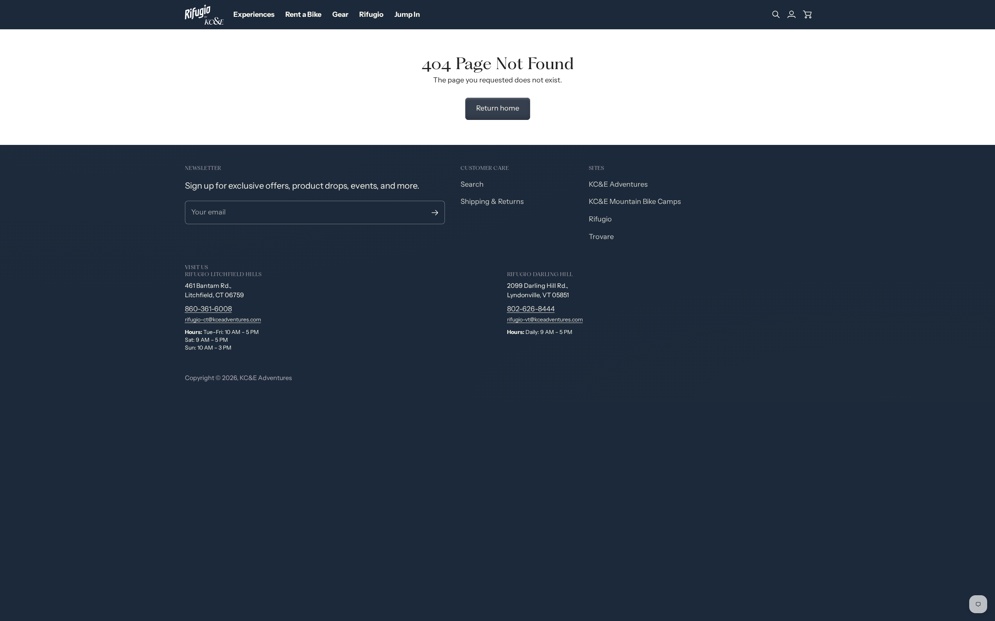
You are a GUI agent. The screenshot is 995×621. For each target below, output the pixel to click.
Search (472, 184)
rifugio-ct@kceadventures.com (223, 319)
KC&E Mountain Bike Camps (635, 201)
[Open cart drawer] (807, 14)
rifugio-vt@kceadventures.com (545, 319)
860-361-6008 (208, 309)
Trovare (601, 236)
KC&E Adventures (618, 184)
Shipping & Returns (492, 201)
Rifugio (600, 219)
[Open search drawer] (776, 14)
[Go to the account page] (792, 14)
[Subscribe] (434, 212)
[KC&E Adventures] (204, 15)
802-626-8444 (531, 309)
